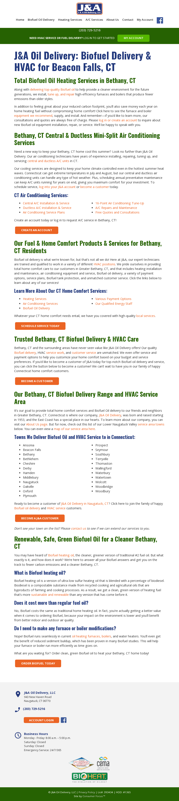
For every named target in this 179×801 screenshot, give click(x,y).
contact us (78, 528)
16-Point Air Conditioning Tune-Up (119, 203)
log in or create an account (118, 120)
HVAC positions (104, 264)
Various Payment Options (113, 299)
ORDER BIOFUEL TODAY (38, 663)
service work (55, 353)
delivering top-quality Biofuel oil (52, 89)
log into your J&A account (57, 187)
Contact (127, 20)
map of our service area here (74, 429)
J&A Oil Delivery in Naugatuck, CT (85, 503)
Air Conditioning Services (40, 303)
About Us (112, 20)
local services (145, 316)
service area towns (151, 424)
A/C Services (94, 20)
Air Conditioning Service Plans (44, 212)
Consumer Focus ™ (94, 796)
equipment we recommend (33, 115)
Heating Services (70, 20)
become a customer (94, 187)
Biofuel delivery (25, 353)
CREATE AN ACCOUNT (36, 230)
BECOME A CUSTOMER (37, 381)
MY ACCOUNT (133, 38)
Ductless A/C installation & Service (47, 208)
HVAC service (56, 508)
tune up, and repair (61, 94)
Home (20, 20)
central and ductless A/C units (48, 161)
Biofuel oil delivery (27, 508)
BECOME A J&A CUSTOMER (40, 518)
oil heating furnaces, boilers (91, 636)
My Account (145, 20)
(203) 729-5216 (89, 30)
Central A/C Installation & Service (46, 203)
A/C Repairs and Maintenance (116, 208)
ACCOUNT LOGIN (41, 720)
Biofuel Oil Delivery (41, 20)
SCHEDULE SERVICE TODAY (40, 326)
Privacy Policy (87, 792)
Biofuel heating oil (61, 555)
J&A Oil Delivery (110, 415)
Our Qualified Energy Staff (113, 303)
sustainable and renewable (50, 595)
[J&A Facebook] (160, 21)
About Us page (36, 424)
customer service (84, 353)
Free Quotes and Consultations (117, 212)
